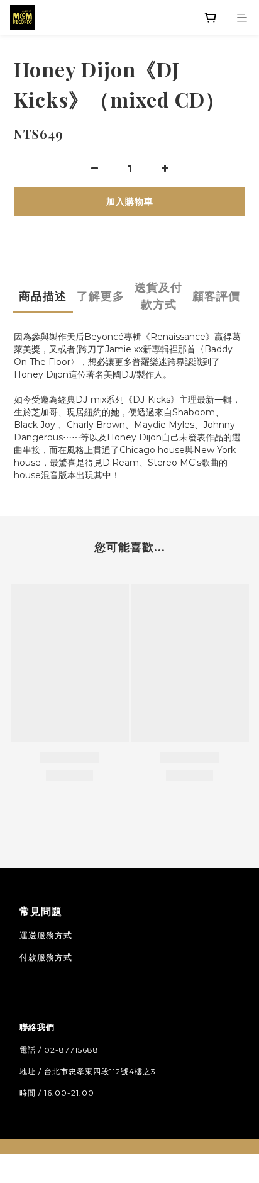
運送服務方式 (45, 935)
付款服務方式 (45, 957)
